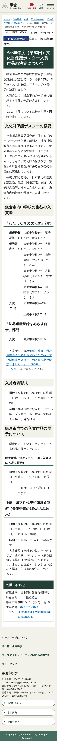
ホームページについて (14, 637)
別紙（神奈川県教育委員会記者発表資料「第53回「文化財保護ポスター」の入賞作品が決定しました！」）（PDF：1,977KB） (29, 360)
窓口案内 (12, 712)
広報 (26, 19)
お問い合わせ (15, 703)
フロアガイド (15, 722)
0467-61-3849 (29, 607)
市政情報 (17, 19)
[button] (41, 7)
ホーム (6, 19)
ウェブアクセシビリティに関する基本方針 (26, 655)
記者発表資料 (37, 19)
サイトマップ (9, 664)
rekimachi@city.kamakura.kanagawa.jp (34, 614)
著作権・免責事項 (12, 646)
